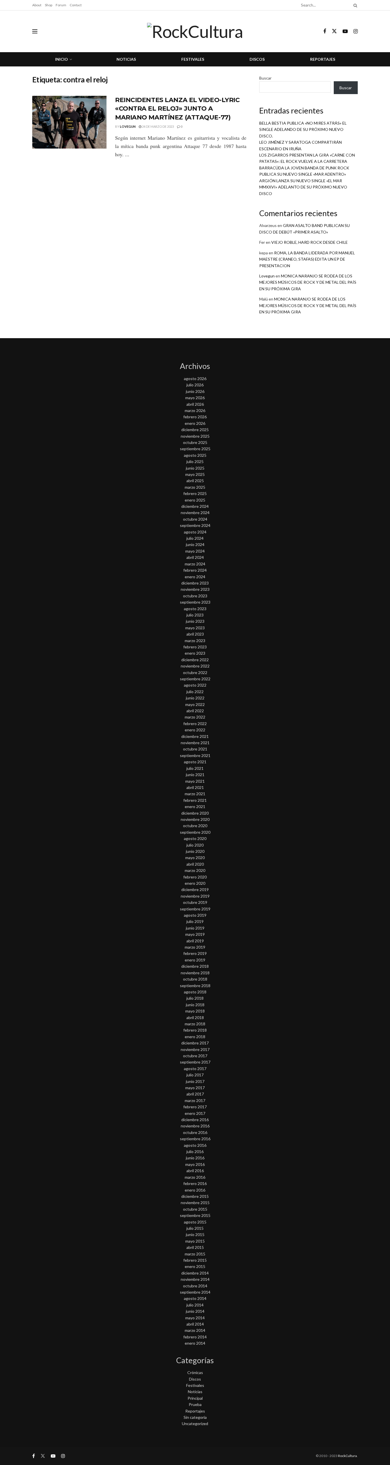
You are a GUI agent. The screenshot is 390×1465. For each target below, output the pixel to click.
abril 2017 (195, 1093)
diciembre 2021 (195, 736)
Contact (76, 5)
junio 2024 (195, 544)
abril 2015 (195, 1247)
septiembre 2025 (195, 448)
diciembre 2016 (195, 1119)
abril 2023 (195, 634)
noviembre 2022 (195, 665)
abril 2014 (195, 1324)
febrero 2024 (195, 570)
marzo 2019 (195, 947)
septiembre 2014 (195, 1292)
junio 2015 (195, 1234)
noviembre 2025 (195, 436)
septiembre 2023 (195, 602)
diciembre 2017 (195, 1042)
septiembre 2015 (195, 1215)
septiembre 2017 (195, 1062)
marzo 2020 (195, 870)
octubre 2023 (195, 595)
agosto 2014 (195, 1298)
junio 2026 (195, 391)
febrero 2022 (195, 723)
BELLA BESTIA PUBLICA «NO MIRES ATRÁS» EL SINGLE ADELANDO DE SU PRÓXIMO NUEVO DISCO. (303, 129)
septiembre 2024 (195, 525)
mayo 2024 (195, 551)
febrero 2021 (195, 800)
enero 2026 (195, 423)
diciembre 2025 (195, 429)
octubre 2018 (195, 979)
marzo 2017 (195, 1100)
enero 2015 (195, 1266)
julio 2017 (195, 1074)
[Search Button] (354, 5)
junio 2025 (195, 468)
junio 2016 (195, 1157)
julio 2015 (195, 1228)
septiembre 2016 (195, 1138)
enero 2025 (195, 500)
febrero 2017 (195, 1106)
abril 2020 (195, 864)
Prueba (195, 1404)
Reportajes (322, 59)
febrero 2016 (195, 1183)
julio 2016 (195, 1151)
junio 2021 (195, 774)
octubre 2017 (195, 1055)
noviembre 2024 (195, 512)
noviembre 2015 (195, 1202)
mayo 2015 (195, 1241)
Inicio (61, 59)
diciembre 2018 (195, 966)
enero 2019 (195, 959)
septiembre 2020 (195, 832)
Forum (61, 5)
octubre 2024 (195, 519)
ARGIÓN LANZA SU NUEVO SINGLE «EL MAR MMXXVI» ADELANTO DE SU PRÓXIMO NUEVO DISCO (303, 187)
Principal (195, 1398)
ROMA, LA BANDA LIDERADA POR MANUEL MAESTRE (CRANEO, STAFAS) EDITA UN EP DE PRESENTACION (307, 259)
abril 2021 (195, 787)
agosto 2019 (195, 915)
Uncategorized (195, 1423)
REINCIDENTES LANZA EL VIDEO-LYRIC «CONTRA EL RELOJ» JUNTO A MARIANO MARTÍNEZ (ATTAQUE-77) (177, 108)
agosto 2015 (195, 1222)
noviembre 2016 (195, 1125)
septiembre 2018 (195, 985)
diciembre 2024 (195, 506)
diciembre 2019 (195, 889)
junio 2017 (195, 1081)
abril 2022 (195, 710)
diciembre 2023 (195, 583)
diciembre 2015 (195, 1196)
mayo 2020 (195, 857)
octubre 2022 (195, 672)
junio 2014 (195, 1311)
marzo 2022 (195, 717)
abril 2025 (195, 480)
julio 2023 (195, 614)
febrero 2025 (195, 493)
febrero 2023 (195, 646)
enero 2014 (195, 1343)
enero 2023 (195, 653)
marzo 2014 (195, 1330)
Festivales (192, 59)
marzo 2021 (195, 793)
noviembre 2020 (195, 819)
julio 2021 (195, 768)
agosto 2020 (195, 838)
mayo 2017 (195, 1087)
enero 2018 (195, 1036)
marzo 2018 (195, 1023)
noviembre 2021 (195, 742)
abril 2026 (195, 404)
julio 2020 (195, 845)
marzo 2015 (195, 1253)
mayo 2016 (195, 1164)
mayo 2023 (195, 627)
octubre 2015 (195, 1209)
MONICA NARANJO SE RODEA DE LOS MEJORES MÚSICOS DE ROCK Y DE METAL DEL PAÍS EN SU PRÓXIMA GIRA (307, 282)
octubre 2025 (195, 442)
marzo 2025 (195, 487)
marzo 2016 (195, 1177)
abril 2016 (195, 1170)
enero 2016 (195, 1190)
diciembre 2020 (195, 813)
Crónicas (195, 1372)
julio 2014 (195, 1304)
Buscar (265, 78)
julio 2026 (195, 384)
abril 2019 (195, 940)
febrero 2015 (195, 1260)
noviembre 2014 (195, 1279)
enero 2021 (195, 806)
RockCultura (347, 1456)
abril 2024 (195, 557)
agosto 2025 (195, 455)
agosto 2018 (195, 991)
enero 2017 (195, 1113)
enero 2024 (195, 576)
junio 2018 (195, 1004)
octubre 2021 (195, 748)
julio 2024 (195, 538)
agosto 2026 (195, 378)
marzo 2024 (195, 563)
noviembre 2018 (195, 972)
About (36, 5)
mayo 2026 (195, 397)
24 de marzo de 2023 (157, 126)
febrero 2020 (195, 876)
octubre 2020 (195, 825)
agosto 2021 (195, 761)
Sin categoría (195, 1417)
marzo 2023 (195, 640)
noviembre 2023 (195, 589)
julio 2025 (195, 461)
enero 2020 (195, 883)
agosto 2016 (195, 1145)
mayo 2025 (195, 474)
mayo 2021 (195, 781)
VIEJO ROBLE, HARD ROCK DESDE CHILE (309, 242)
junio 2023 (195, 621)
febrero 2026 (195, 416)
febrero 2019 (195, 953)
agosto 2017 (195, 1068)
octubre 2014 (195, 1285)
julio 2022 (195, 691)
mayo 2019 (195, 934)
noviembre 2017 (195, 1049)
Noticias (126, 59)
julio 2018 (195, 998)
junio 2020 (195, 851)
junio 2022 (195, 697)
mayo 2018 (195, 1011)
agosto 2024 (195, 531)
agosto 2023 (195, 608)
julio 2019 (195, 921)
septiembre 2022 (195, 678)
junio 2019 (195, 928)
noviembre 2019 (195, 896)
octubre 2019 (195, 902)
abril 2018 (195, 1017)
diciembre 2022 (195, 659)
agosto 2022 (195, 685)
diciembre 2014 (195, 1273)
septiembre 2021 (195, 755)
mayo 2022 (195, 704)
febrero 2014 (195, 1336)
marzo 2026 (195, 410)
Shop (48, 5)
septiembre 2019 (195, 908)
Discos (257, 59)
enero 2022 (195, 729)
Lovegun (128, 126)
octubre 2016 (195, 1132)
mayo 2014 (195, 1317)
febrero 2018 (195, 1030)
